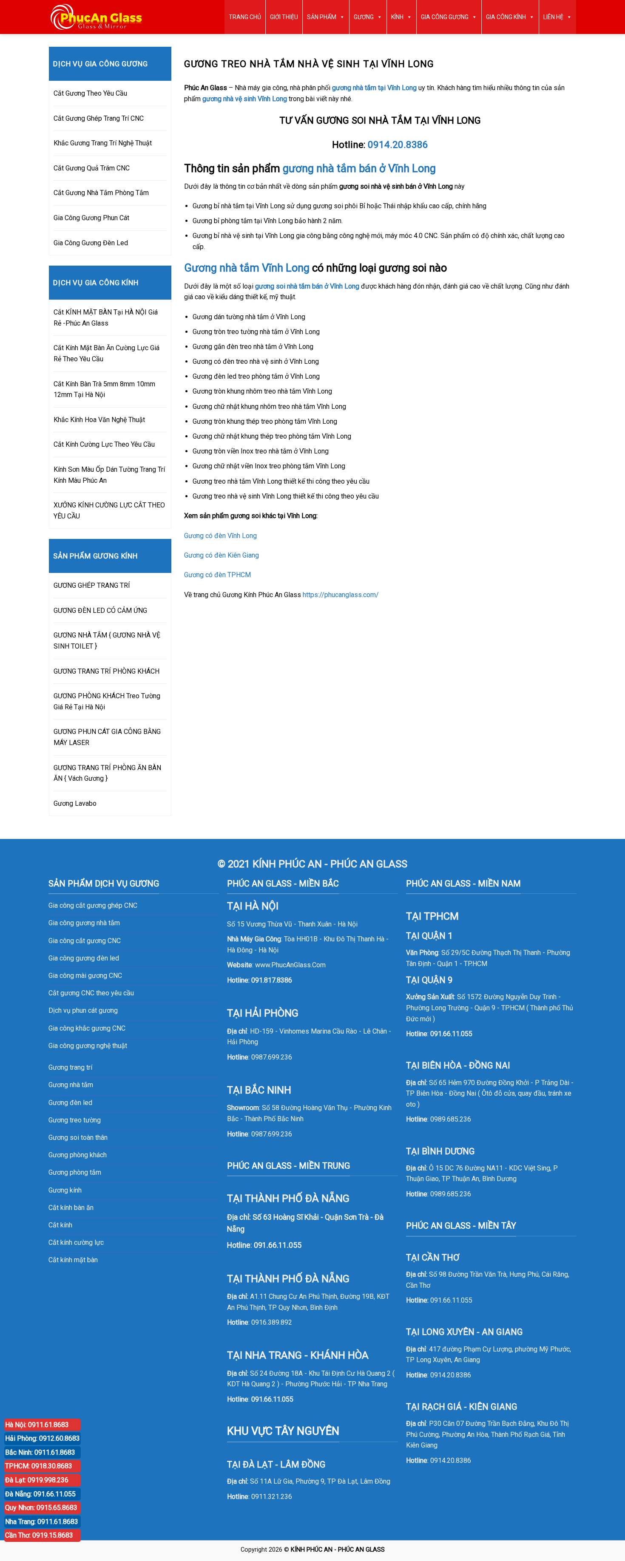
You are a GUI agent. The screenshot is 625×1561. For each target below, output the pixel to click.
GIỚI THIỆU (284, 17)
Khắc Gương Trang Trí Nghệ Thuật (103, 143)
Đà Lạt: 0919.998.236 (36, 1480)
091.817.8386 (271, 980)
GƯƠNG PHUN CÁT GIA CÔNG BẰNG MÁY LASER (107, 737)
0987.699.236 (271, 1057)
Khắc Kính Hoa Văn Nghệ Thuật (99, 420)
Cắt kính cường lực (76, 1242)
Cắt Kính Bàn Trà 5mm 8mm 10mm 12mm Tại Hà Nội (104, 389)
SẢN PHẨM (321, 17)
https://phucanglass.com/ (341, 595)
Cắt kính (60, 1225)
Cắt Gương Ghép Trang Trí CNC (99, 118)
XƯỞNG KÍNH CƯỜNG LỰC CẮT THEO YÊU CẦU (109, 510)
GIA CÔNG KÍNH (506, 17)
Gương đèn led (70, 1103)
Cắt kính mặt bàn (73, 1260)
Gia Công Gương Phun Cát (91, 218)
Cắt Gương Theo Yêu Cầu (90, 93)
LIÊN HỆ (553, 17)
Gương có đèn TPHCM (217, 575)
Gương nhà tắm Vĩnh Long (247, 267)
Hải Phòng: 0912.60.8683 (42, 1438)
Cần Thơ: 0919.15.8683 (39, 1535)
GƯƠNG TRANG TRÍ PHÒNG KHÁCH (106, 671)
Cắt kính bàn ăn (71, 1208)
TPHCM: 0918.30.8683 (38, 1466)
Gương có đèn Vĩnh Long (220, 536)
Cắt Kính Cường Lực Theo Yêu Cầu (104, 444)
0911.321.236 (271, 1497)
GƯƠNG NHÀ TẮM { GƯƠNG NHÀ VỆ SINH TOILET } (107, 640)
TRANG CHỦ (245, 17)
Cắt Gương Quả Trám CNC (92, 168)
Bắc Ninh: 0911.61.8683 (40, 1452)
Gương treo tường (74, 1120)
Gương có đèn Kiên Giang (221, 555)
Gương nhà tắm (70, 1085)
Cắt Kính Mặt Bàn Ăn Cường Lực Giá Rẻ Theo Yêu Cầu (106, 353)
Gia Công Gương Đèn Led (91, 243)
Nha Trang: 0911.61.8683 (41, 1522)
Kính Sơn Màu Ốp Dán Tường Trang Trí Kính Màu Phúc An (109, 474)
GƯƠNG (364, 17)
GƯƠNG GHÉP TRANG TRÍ (92, 585)
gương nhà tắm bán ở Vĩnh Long (359, 168)
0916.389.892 (271, 1322)
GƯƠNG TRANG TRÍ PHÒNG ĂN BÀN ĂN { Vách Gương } (107, 773)
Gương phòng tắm (74, 1172)
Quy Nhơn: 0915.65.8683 (41, 1508)
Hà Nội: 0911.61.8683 (37, 1425)
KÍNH (397, 17)
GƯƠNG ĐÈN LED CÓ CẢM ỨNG (100, 610)
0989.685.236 (450, 1119)
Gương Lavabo (75, 803)
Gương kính (65, 1190)
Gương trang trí (70, 1067)
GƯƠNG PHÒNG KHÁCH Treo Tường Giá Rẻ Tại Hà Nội (107, 701)
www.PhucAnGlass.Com (290, 965)
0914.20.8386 (398, 144)
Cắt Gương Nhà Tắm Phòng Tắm (101, 193)
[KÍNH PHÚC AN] (97, 17)
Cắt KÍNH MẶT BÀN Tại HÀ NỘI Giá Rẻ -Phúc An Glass (106, 317)
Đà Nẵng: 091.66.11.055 (40, 1494)
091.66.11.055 (272, 1399)
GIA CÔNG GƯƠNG (445, 17)
